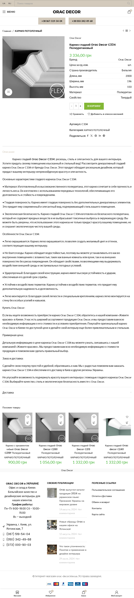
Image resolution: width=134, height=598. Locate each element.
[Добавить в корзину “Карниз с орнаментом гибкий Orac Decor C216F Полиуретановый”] (28, 423)
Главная (6, 31)
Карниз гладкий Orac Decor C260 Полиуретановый (50, 449)
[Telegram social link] (104, 136)
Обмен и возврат (101, 502)
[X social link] (91, 136)
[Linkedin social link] (100, 136)
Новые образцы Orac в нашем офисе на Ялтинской (72, 525)
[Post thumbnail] (52, 501)
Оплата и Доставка (102, 496)
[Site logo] (67, 11)
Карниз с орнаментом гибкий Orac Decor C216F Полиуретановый (17, 449)
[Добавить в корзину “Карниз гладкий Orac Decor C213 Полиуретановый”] (94, 423)
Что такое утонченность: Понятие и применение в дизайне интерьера (72, 550)
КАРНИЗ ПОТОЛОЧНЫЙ (28, 31)
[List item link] (22, 534)
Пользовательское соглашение (108, 489)
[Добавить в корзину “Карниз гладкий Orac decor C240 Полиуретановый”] (127, 423)
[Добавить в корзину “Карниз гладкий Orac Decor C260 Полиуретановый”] (61, 423)
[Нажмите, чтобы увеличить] (8, 92)
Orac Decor (75, 38)
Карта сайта (98, 514)
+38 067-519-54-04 (52, 21)
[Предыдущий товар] (123, 30)
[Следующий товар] (130, 30)
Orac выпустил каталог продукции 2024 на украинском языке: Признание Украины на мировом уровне (72, 497)
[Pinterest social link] (96, 136)
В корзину (93, 106)
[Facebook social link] (87, 136)
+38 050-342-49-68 (82, 21)
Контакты (97, 508)
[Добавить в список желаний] (28, 417)
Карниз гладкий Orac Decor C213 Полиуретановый (83, 449)
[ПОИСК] (128, 3)
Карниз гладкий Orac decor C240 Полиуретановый (116, 449)
